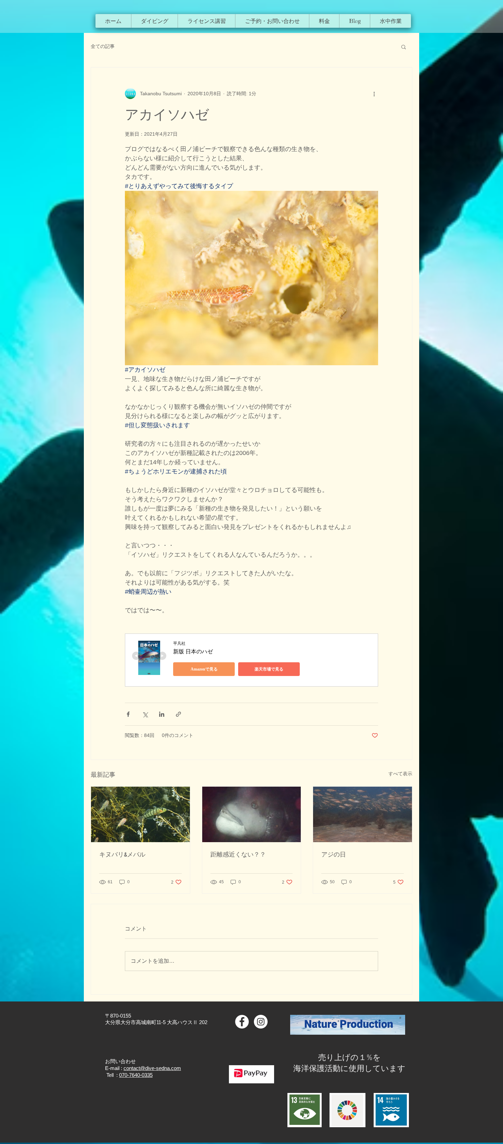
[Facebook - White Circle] (242, 1022)
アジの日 (333, 854)
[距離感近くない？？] (251, 814)
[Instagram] (261, 1022)
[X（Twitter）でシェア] (145, 714)
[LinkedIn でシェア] (161, 714)
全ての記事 (103, 46)
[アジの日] (362, 814)
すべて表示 (400, 773)
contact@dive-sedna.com (152, 1068)
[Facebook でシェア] (128, 714)
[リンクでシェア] (178, 714)
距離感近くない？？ (238, 854)
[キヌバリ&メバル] (140, 814)
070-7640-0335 (136, 1075)
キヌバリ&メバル (122, 854)
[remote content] (251, 660)
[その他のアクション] (374, 93)
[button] (154, 21)
